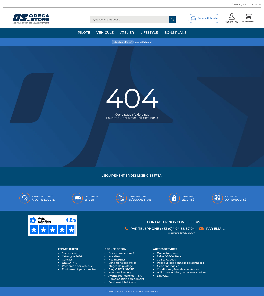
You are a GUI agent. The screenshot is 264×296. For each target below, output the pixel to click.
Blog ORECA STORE (121, 269)
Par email (215, 229)
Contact (67, 259)
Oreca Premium (167, 253)
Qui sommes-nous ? (121, 253)
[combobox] (133, 19)
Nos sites (114, 256)
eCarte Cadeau (166, 259)
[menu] (132, 33)
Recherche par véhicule (77, 266)
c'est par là (150, 118)
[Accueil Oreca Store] (38, 19)
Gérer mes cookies (194, 272)
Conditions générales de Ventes (178, 269)
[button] (255, 5)
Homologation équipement (126, 279)
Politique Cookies (168, 272)
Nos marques (117, 259)
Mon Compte (231, 22)
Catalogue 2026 (72, 256)
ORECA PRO (70, 262)
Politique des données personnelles (180, 262)
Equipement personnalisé (79, 269)
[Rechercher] (172, 19)
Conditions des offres (122, 262)
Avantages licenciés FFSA (125, 275)
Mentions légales (168, 266)
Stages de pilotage (120, 266)
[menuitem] (84, 33)
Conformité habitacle (122, 282)
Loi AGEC (163, 275)
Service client (71, 253)
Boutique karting (119, 272)
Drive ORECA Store (169, 256)
